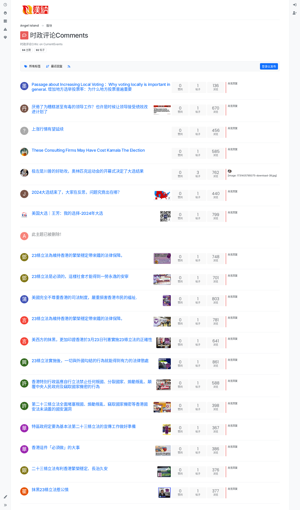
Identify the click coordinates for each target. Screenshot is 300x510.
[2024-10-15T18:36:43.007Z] (33, 217)
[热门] (5, 13)
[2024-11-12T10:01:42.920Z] (33, 175)
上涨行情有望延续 (48, 129)
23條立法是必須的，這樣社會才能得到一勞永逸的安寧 (80, 276)
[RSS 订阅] (69, 66)
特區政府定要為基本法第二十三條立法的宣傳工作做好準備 (84, 426)
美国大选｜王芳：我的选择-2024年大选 (67, 213)
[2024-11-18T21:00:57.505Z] (33, 154)
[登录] (294, 5)
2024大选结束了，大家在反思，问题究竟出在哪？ (76, 192)
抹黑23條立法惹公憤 (50, 489)
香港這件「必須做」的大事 (56, 447)
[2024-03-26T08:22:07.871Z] (33, 494)
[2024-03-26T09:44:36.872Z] (33, 302)
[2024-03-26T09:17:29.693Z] (33, 413)
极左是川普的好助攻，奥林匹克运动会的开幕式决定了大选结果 (88, 171)
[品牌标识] (35, 10)
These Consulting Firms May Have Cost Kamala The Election (88, 150)
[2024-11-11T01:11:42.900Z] (33, 196)
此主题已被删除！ (48, 234)
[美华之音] (24, 215)
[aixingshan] (24, 173)
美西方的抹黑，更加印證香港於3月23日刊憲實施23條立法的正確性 (92, 339)
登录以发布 (269, 66)
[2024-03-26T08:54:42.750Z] (33, 473)
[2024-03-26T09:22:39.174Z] (33, 391)
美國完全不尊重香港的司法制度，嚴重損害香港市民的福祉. (84, 297)
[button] (5, 29)
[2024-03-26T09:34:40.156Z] (33, 344)
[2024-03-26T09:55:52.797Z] (33, 259)
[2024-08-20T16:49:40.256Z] (33, 238)
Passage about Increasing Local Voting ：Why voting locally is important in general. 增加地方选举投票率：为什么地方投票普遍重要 (101, 87)
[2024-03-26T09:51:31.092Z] (33, 280)
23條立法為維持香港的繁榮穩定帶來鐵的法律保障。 (78, 255)
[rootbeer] (24, 152)
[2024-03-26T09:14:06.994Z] (33, 431)
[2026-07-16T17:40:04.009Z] (33, 93)
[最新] (5, 5)
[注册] (294, 13)
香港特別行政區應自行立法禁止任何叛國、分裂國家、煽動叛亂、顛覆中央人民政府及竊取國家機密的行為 (92, 384)
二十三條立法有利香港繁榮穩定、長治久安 (70, 468)
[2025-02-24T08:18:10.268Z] (33, 133)
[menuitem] (294, 5)
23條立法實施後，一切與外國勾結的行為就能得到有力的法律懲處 (90, 360)
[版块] (5, 21)
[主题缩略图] (162, 109)
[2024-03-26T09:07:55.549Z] (33, 452)
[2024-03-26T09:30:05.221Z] (33, 365)
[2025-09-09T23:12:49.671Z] (33, 116)
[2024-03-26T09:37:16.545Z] (33, 323)
